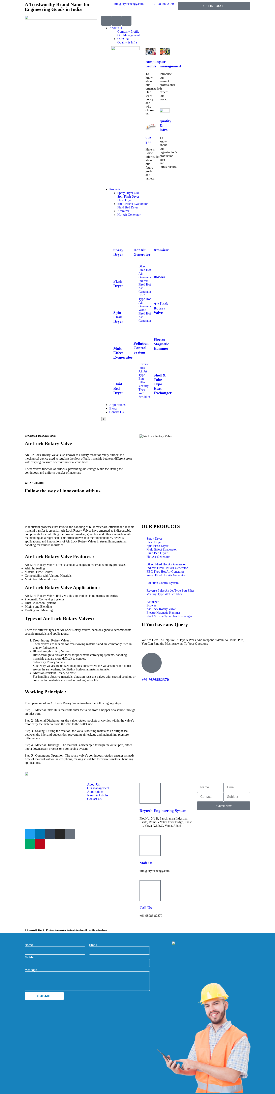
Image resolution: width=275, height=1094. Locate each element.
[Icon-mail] (126, 21)
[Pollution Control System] (138, 332)
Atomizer (123, 211)
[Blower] (159, 265)
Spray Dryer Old (128, 193)
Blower (159, 277)
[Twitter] (30, 834)
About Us (115, 28)
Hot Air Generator (129, 214)
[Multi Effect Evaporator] (118, 337)
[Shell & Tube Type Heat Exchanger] (159, 363)
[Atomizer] (159, 238)
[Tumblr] (50, 834)
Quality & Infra (127, 42)
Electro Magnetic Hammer (161, 344)
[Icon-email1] (116, 21)
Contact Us (116, 412)
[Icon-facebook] (70, 834)
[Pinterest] (40, 844)
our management (170, 64)
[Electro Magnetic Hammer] (159, 328)
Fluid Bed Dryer (127, 207)
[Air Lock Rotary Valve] (159, 292)
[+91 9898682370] (152, 663)
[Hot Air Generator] (138, 238)
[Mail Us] (150, 845)
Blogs (113, 408)
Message (31, 969)
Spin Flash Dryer (128, 196)
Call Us (146, 908)
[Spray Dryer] (118, 238)
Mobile (29, 957)
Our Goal (123, 38)
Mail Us (146, 863)
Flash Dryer (124, 200)
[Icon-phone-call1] (106, 21)
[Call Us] (150, 890)
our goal (149, 139)
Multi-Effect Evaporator (132, 203)
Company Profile (128, 31)
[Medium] (30, 844)
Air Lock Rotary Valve (161, 308)
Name (29, 945)
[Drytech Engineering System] (150, 793)
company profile (153, 64)
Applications (117, 404)
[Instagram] (60, 834)
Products (114, 189)
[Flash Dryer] (118, 270)
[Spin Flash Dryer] (118, 301)
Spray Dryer (118, 252)
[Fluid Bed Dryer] (118, 372)
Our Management (128, 35)
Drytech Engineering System (163, 810)
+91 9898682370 (155, 679)
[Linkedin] (40, 834)
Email (93, 945)
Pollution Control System (141, 347)
